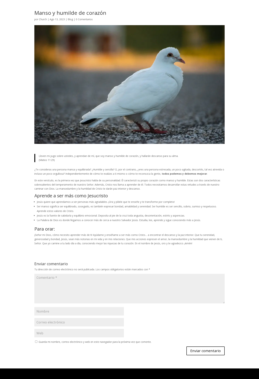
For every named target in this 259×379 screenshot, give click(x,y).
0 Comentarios (84, 19)
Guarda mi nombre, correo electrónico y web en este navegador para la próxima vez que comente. (95, 341)
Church (43, 19)
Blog (70, 19)
